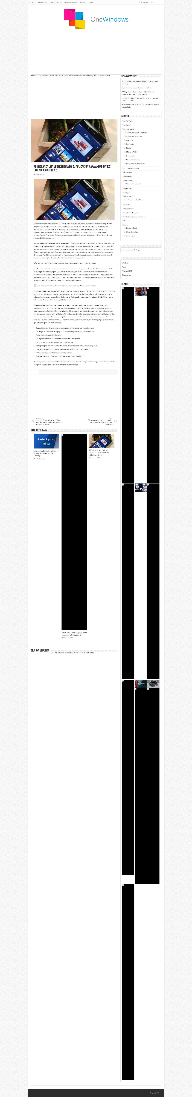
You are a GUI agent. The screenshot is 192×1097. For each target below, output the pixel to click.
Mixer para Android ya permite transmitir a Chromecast (74, 633)
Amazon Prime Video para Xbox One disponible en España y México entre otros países (49, 421)
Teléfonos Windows (131, 213)
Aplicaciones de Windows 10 (136, 132)
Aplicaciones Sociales (134, 136)
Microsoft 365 (42, 2)
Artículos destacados (70, 2)
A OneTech (128, 121)
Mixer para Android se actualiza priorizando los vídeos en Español (99, 452)
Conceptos (128, 173)
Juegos (126, 193)
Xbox (126, 225)
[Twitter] (141, 2)
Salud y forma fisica (133, 160)
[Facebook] (139, 2)
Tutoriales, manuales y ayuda (134, 217)
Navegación (130, 156)
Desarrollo (128, 177)
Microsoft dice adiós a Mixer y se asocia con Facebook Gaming (46, 453)
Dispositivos (128, 181)
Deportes (129, 140)
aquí (96, 362)
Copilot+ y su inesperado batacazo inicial (136, 88)
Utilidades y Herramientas (135, 164)
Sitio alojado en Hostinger (131, 250)
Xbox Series (130, 236)
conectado (69, 652)
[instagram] (147, 2)
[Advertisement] (96, 50)
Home (35, 76)
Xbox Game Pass (132, 232)
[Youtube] (144, 2)
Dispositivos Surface (133, 184)
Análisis (127, 125)
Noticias (127, 205)
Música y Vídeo (132, 152)
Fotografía (130, 144)
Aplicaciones (43, 76)
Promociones (128, 209)
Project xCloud (131, 228)
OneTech (82, 2)
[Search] (162, 2)
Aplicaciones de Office (134, 200)
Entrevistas (128, 189)
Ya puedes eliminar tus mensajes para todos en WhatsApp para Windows (100, 421)
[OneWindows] (96, 19)
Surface (59, 2)
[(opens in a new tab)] (128, 385)
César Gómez (40, 174)
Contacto (90, 2)
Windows (32, 2)
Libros (128, 148)
